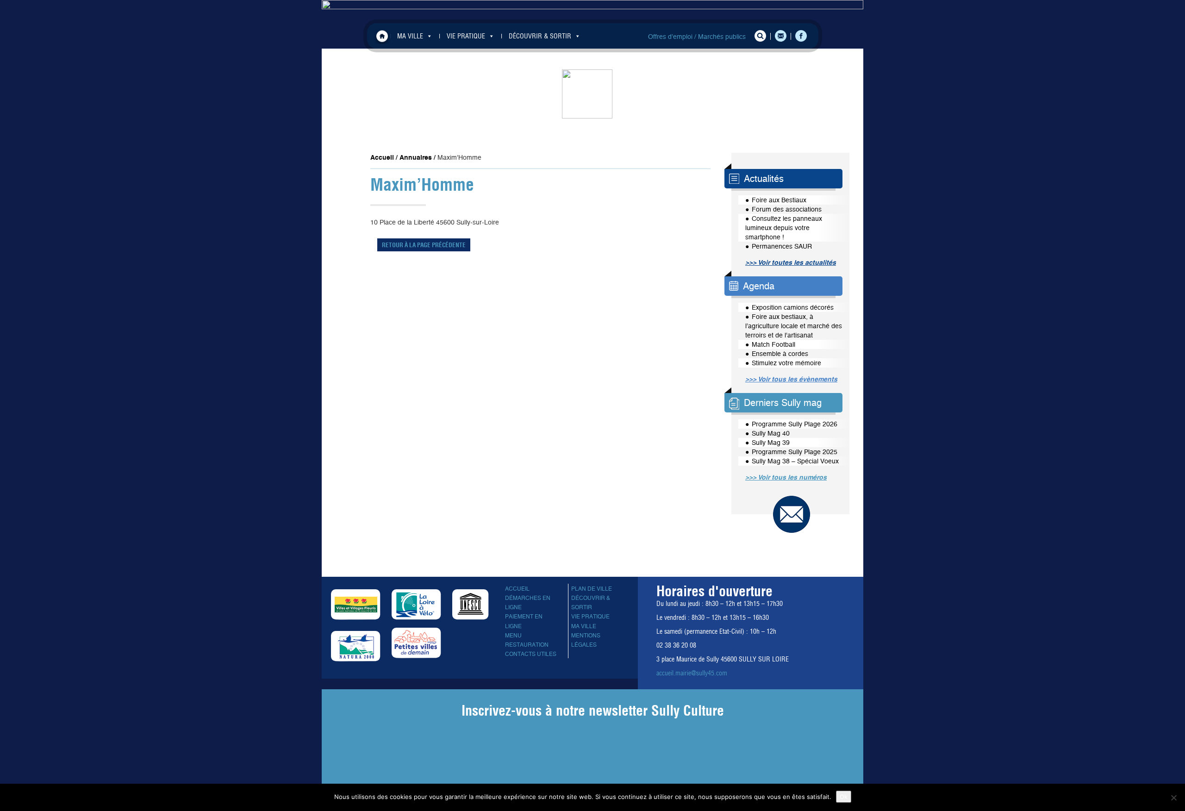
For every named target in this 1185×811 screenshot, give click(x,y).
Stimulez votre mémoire (786, 363)
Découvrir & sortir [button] (540, 36)
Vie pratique (590, 616)
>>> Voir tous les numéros (786, 477)
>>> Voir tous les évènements (791, 379)
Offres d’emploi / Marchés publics (697, 36)
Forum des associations (787, 209)
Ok (844, 796)
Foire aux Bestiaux (779, 200)
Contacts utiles (530, 654)
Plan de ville (591, 589)
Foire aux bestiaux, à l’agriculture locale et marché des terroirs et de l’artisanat (793, 326)
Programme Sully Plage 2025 (794, 451)
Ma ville (583, 626)
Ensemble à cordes (780, 353)
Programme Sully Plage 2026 (794, 424)
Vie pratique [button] (466, 36)
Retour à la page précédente (424, 245)
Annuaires (415, 157)
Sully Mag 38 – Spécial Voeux (795, 461)
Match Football (773, 344)
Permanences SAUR (782, 246)
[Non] (1173, 797)
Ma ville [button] (410, 36)
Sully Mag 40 (771, 433)
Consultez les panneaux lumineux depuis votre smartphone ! (783, 228)
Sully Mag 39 (771, 442)
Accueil (382, 36)
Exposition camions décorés (793, 307)
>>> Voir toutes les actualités (790, 262)
